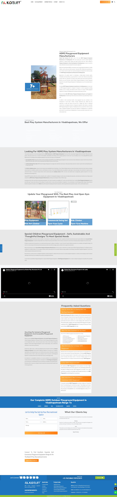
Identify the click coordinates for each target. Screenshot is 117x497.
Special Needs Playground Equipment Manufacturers (46, 247)
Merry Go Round (29, 138)
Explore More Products (31, 460)
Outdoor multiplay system (31, 168)
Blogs (43, 492)
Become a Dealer (1, 248)
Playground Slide (29, 137)
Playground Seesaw (29, 140)
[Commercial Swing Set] (58, 211)
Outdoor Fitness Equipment (29, 492)
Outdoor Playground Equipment (45, 163)
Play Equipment (38, 1)
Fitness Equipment (76, 137)
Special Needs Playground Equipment (36, 258)
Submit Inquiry (40, 433)
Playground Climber (76, 133)
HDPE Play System (53, 133)
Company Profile (48, 1)
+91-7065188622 (68, 478)
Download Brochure (104, 1)
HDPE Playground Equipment (54, 135)
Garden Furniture (76, 140)
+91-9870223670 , (78, 492)
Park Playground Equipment (52, 359)
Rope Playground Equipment (31, 135)
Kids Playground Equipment (63, 258)
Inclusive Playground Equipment (55, 138)
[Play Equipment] (35, 211)
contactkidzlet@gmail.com (86, 489)
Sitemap (56, 1)
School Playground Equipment (83, 180)
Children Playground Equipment (30, 340)
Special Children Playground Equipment (56, 140)
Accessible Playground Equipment (41, 350)
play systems (32, 155)
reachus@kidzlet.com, (77, 489)
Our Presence (44, 487)
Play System (28, 133)
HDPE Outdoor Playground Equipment (56, 137)
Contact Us (62, 1)
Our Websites (44, 491)
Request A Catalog (115, 250)
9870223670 (78, 478)
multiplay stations (57, 171)
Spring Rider (75, 135)
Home (32, 1)
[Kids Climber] (73, 201)
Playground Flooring (76, 138)
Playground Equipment (62, 159)
